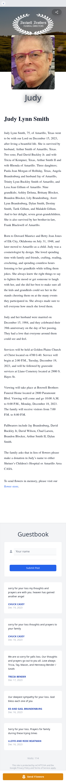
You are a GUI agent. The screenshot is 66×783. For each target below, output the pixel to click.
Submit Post (33, 568)
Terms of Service (42, 768)
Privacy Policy (23, 768)
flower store (11, 486)
